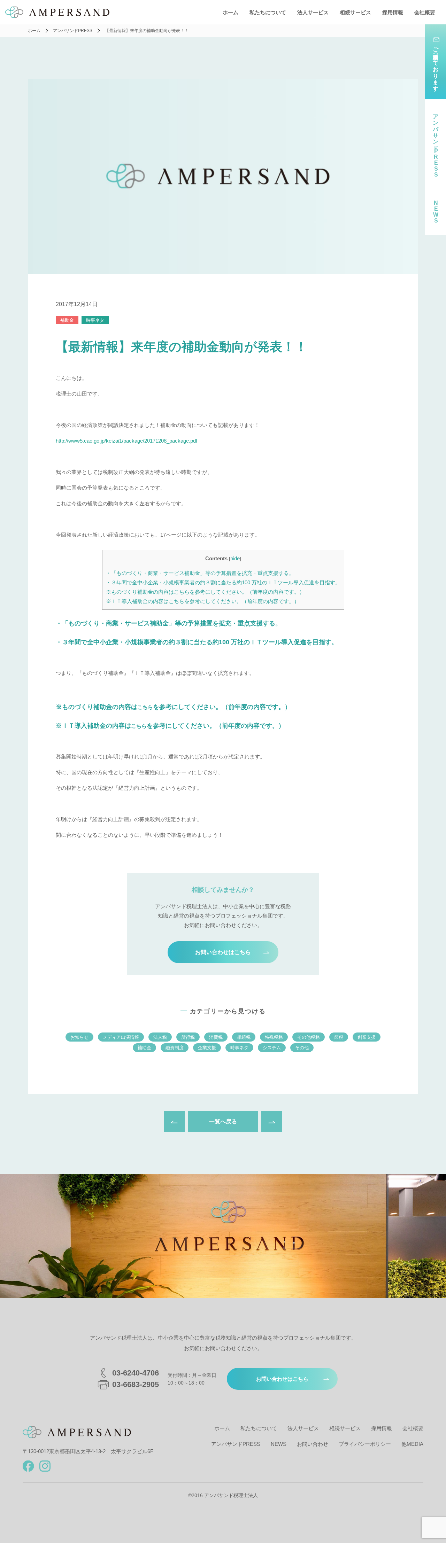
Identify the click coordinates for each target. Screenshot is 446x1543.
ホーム (230, 12)
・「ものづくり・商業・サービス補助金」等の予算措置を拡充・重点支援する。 (200, 573)
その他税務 (308, 1037)
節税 (338, 1037)
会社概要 (424, 12)
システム (272, 1047)
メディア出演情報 (121, 1037)
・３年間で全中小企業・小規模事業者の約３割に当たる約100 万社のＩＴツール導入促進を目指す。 (223, 582)
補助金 (67, 320)
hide (235, 558)
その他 (302, 1047)
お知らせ (79, 1037)
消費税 (216, 1037)
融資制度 (175, 1047)
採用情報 (392, 12)
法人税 (160, 1037)
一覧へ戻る (223, 1121)
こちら (145, 707)
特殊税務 (274, 1037)
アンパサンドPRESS (235, 1444)
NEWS (278, 1444)
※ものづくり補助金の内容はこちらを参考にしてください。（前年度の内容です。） (205, 592)
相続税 (244, 1037)
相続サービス (355, 12)
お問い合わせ (312, 1444)
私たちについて (267, 12)
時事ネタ (95, 320)
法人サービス (313, 12)
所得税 (188, 1037)
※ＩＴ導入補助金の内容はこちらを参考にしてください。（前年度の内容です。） (202, 601)
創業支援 (366, 1037)
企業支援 (207, 1047)
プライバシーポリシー (365, 1444)
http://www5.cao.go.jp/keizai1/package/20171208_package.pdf (126, 441)
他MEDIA (412, 1444)
